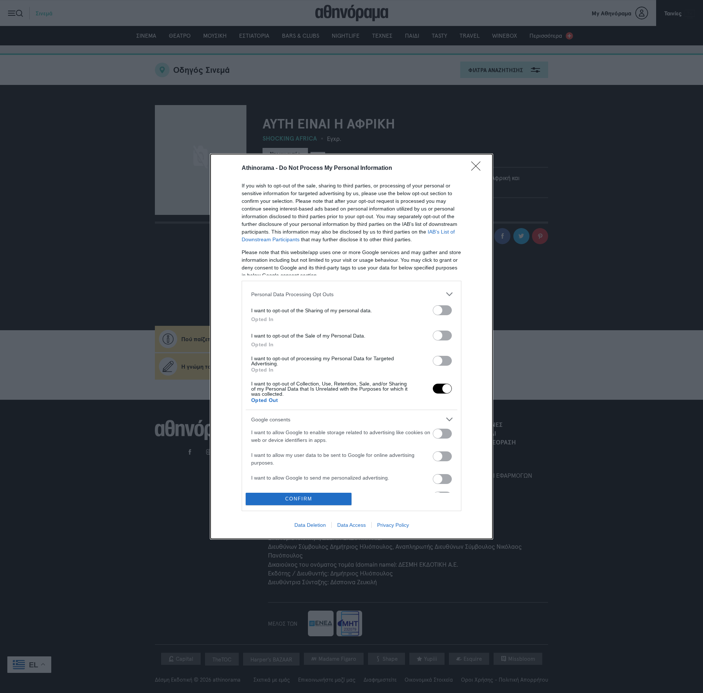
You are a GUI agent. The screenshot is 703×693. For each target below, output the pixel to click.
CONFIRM (298, 499)
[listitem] (351, 294)
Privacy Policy (393, 525)
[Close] (478, 168)
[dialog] (351, 346)
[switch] (442, 310)
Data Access (351, 525)
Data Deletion (310, 525)
